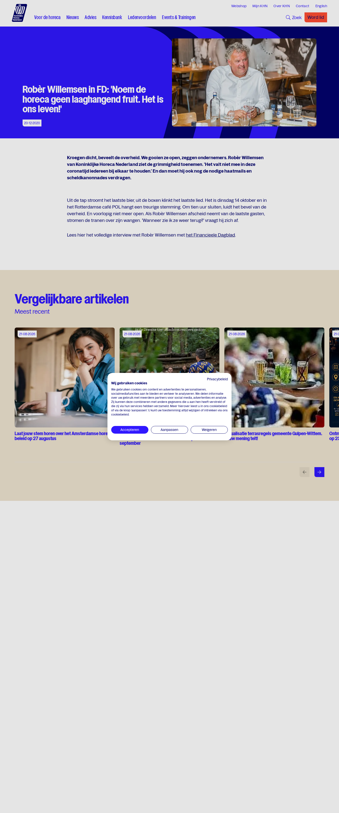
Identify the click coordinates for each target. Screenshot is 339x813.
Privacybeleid (217, 379)
